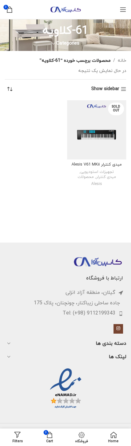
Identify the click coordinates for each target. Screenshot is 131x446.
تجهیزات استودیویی (97, 171)
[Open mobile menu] (123, 9)
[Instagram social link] (118, 329)
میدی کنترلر (106, 177)
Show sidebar (105, 89)
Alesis (96, 184)
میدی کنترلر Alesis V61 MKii (97, 164)
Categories (67, 43)
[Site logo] (65, 9)
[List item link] (62, 313)
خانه (122, 61)
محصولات (86, 177)
